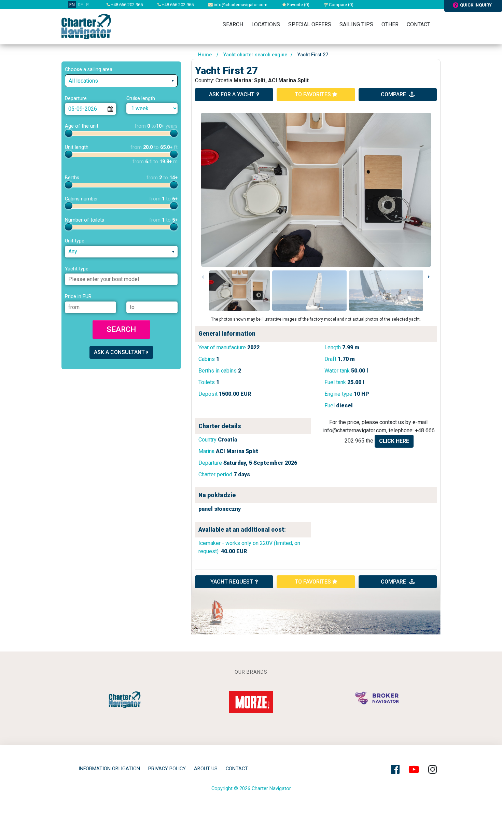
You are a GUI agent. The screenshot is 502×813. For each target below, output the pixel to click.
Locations (265, 24)
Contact (418, 24)
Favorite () (297, 4)
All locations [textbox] (83, 81)
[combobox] (121, 80)
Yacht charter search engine (255, 55)
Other (390, 24)
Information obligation (109, 769)
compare (394, 94)
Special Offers (309, 24)
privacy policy (167, 769)
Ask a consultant (119, 352)
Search (233, 24)
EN (72, 4)
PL (88, 4)
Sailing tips (356, 24)
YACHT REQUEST (231, 581)
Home (205, 55)
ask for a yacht (231, 94)
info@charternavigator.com (240, 4)
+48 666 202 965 (126, 4)
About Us (206, 769)
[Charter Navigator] (86, 26)
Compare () (340, 4)
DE (80, 4)
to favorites (313, 94)
